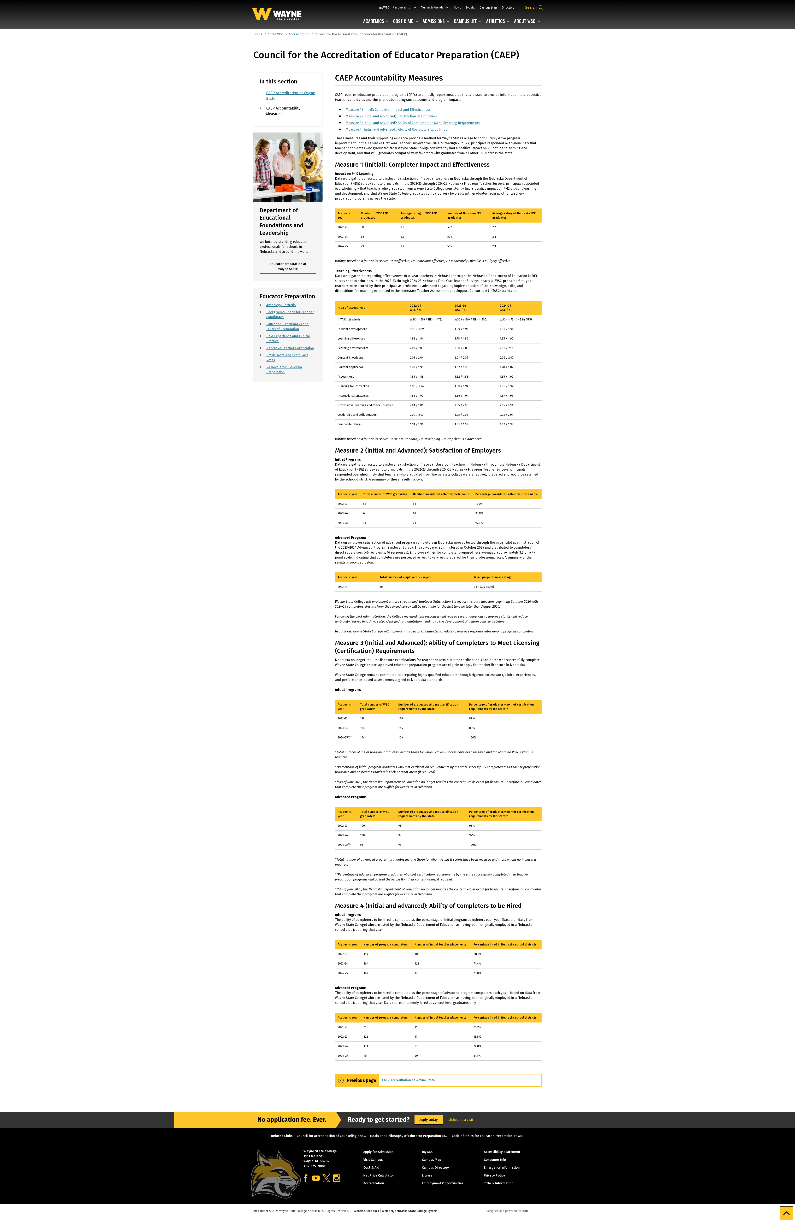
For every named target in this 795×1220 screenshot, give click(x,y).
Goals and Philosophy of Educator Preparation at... (409, 1136)
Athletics (499, 21)
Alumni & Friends (433, 7)
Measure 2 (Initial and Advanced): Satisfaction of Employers (391, 116)
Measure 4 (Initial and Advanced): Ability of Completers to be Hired (397, 129)
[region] (438, 231)
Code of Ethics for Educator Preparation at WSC (488, 1136)
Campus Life (469, 21)
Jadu (525, 1211)
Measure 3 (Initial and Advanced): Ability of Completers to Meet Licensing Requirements (413, 123)
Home (257, 34)
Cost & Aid (406, 21)
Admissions (437, 21)
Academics (377, 21)
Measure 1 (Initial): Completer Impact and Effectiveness (388, 110)
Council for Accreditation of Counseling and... (331, 1136)
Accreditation (299, 34)
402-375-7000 (314, 1166)
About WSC (528, 21)
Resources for (405, 7)
